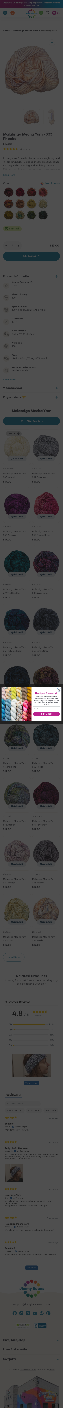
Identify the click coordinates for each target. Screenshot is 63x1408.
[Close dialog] (59, 690)
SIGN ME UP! (46, 714)
